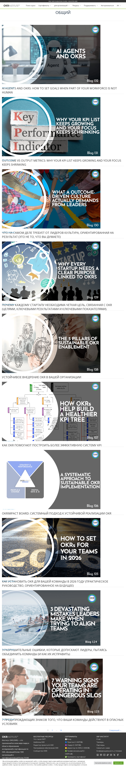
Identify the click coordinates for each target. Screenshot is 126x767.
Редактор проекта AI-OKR (43, 745)
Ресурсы (76, 5)
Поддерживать (90, 5)
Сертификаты (43, 5)
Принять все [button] (118, 763)
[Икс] (114, 755)
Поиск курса (30, 5)
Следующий (115, 730)
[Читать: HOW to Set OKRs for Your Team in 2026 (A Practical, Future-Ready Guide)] (51, 547)
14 (61, 730)
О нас (98, 739)
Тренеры (99, 742)
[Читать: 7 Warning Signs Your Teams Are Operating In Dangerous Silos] (52, 687)
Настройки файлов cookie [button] (103, 763)
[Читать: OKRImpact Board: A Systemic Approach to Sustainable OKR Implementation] (51, 479)
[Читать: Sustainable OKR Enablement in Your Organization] (51, 343)
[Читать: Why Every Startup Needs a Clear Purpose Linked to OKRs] (51, 271)
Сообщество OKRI (40, 751)
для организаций (60, 5)
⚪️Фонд (68, 739)
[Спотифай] (101, 755)
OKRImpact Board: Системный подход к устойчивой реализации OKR (56, 513)
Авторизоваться (107, 5)
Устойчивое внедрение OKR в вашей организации (41, 377)
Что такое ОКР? (39, 739)
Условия (118, 751)
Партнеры (100, 745)
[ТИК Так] (108, 755)
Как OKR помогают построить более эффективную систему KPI (51, 445)
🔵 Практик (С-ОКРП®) (74, 742)
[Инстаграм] (111, 755)
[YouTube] (104, 755)
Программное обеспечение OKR (45, 748)
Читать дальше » (8, 88)
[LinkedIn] (97, 755)
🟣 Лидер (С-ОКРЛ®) (73, 745)
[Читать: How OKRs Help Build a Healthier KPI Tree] (51, 411)
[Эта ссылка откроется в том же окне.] (11, 5)
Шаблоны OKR (38, 742)
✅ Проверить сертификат (75, 757)
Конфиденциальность (105, 751)
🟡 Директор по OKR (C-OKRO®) (77, 748)
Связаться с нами (103, 748)
